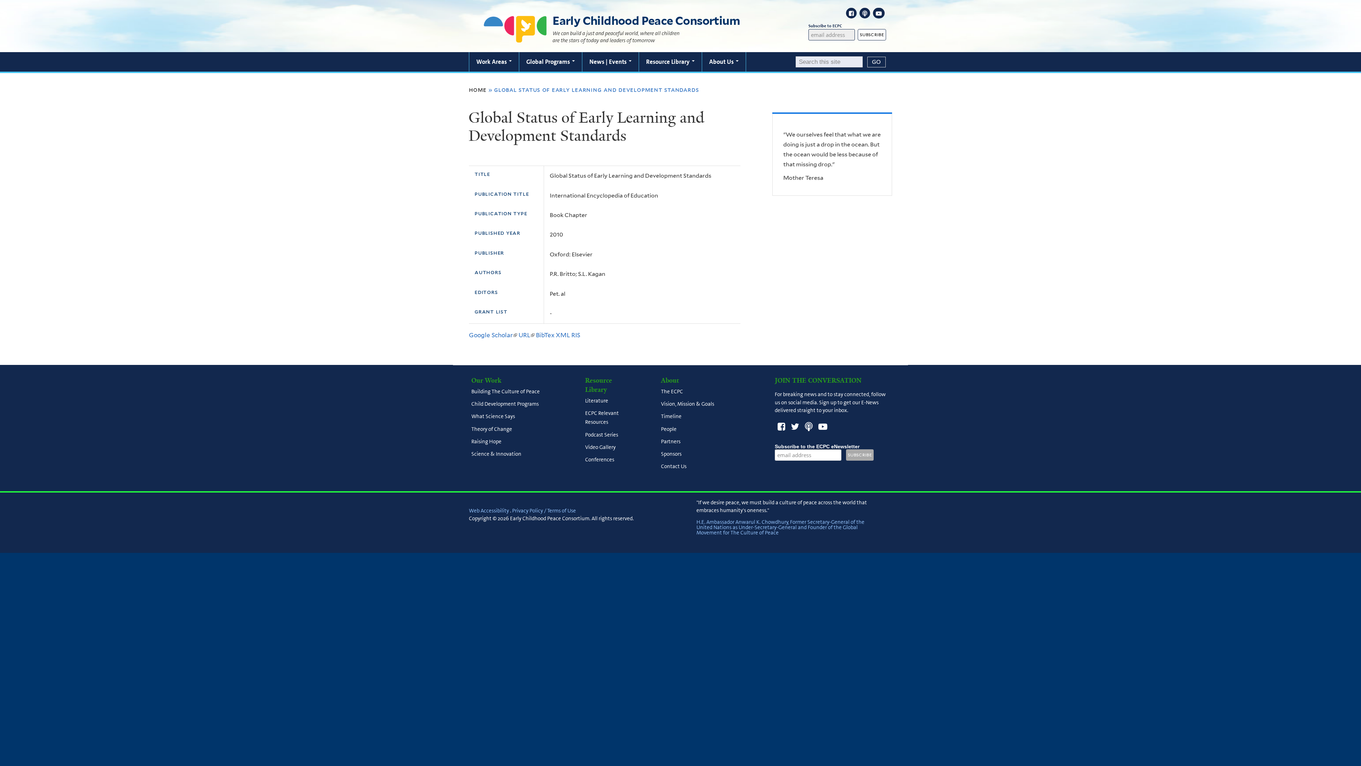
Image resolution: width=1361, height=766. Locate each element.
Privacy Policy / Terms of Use (544, 510)
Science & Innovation (496, 454)
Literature (596, 400)
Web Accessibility (489, 510)
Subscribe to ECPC (825, 26)
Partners (670, 441)
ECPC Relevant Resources (602, 418)
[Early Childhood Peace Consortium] (515, 38)
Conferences (599, 460)
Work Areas (492, 62)
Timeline (671, 416)
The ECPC (672, 391)
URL (526, 335)
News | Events (608, 62)
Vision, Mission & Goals (687, 404)
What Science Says (493, 416)
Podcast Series (601, 434)
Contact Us (674, 466)
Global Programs (548, 62)
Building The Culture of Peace (505, 391)
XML (563, 335)
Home (478, 89)
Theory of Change (491, 429)
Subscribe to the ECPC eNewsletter (817, 446)
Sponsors (671, 454)
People (669, 429)
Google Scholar (493, 335)
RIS (575, 335)
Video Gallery (600, 447)
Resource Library (668, 62)
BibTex (545, 335)
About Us (722, 62)
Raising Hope (486, 441)
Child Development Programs (505, 404)
